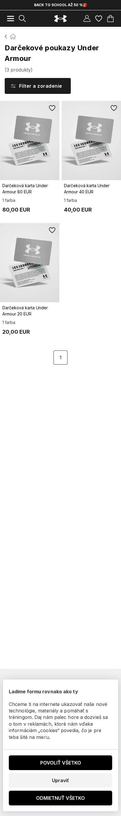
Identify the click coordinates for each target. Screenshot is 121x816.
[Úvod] (6, 36)
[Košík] (110, 18)
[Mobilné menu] (10, 18)
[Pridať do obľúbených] (52, 108)
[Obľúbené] (98, 18)
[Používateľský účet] (86, 18)
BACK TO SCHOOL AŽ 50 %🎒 (60, 5)
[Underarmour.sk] (60, 18)
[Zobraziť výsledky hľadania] (22, 18)
